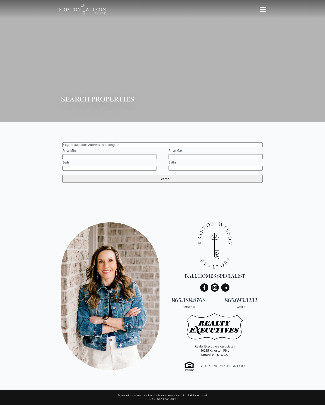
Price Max (175, 150)
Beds (65, 162)
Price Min (69, 150)
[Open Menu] (263, 9)
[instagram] (215, 287)
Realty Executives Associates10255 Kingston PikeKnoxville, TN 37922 (215, 350)
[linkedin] (225, 287)
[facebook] (204, 287)
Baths (173, 162)
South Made (169, 398)
